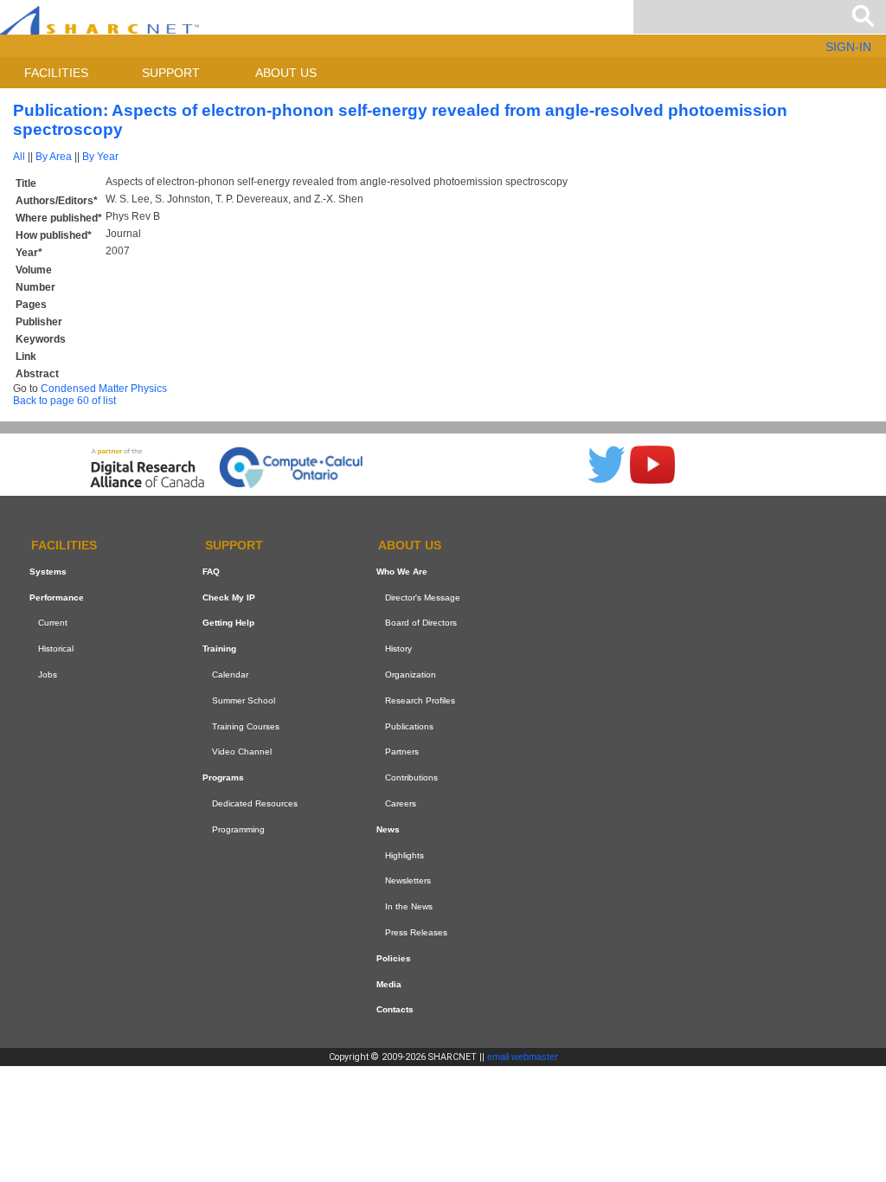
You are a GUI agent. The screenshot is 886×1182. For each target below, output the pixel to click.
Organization (410, 674)
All (19, 157)
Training (219, 648)
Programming (238, 829)
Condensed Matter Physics (104, 388)
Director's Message (422, 597)
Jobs (47, 674)
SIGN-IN (848, 47)
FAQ (211, 571)
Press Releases (416, 932)
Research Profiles (420, 700)
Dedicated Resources (255, 803)
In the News (409, 906)
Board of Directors (421, 623)
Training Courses (245, 726)
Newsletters (408, 880)
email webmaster (522, 1056)
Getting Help (228, 623)
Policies (393, 958)
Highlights (404, 855)
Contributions (411, 777)
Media (388, 984)
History (398, 648)
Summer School (243, 700)
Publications (409, 726)
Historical (56, 648)
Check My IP (228, 597)
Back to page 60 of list (64, 401)
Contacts (395, 1009)
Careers (400, 803)
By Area (53, 157)
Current (52, 623)
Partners (402, 752)
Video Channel (242, 752)
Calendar (230, 674)
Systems (48, 571)
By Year (100, 157)
